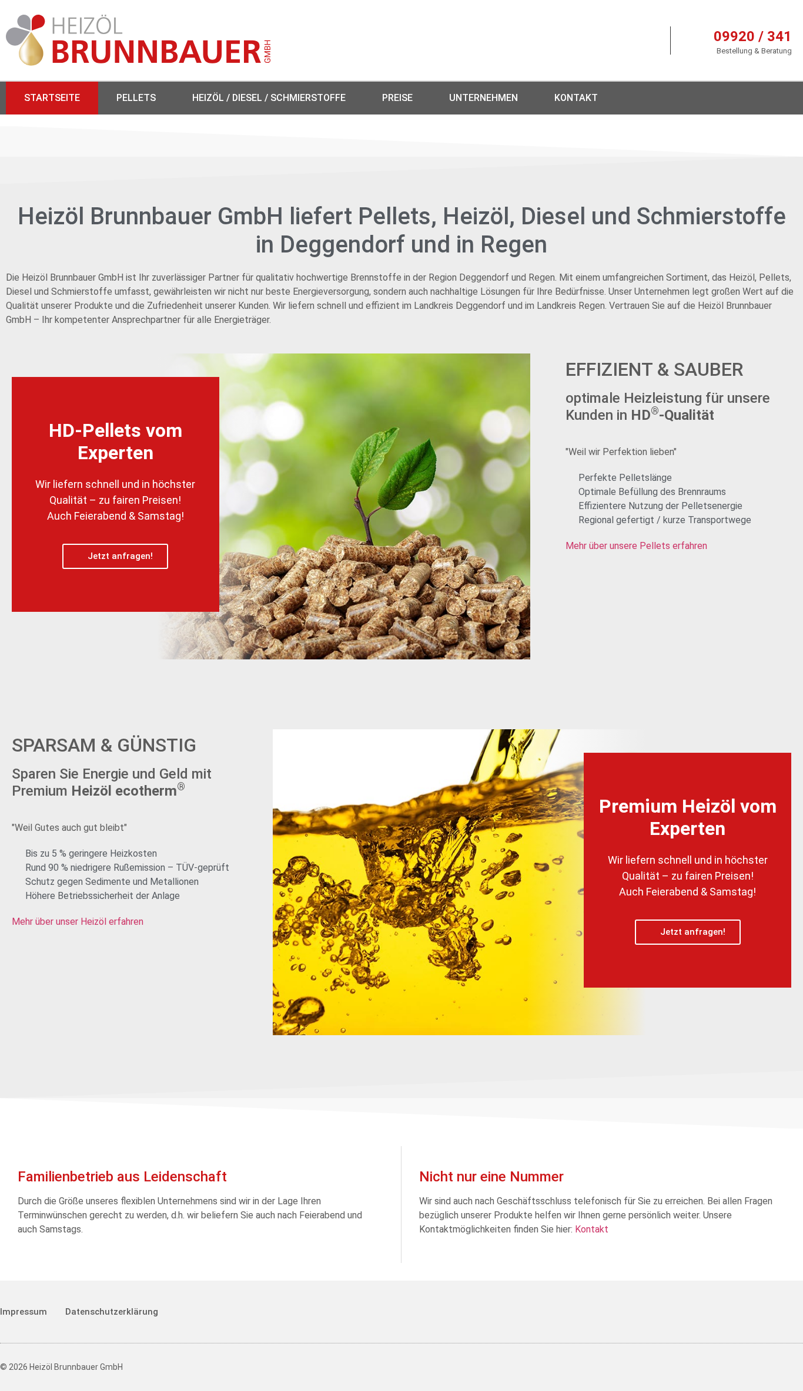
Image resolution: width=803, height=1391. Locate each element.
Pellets (136, 97)
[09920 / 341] (694, 40)
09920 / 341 (753, 36)
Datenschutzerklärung (111, 1311)
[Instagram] (745, 98)
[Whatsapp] (782, 98)
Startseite (52, 97)
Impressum (23, 1311)
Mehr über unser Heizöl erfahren (77, 921)
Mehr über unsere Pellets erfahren (636, 545)
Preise (397, 97)
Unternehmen (483, 97)
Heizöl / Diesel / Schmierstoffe (269, 97)
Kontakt (576, 97)
